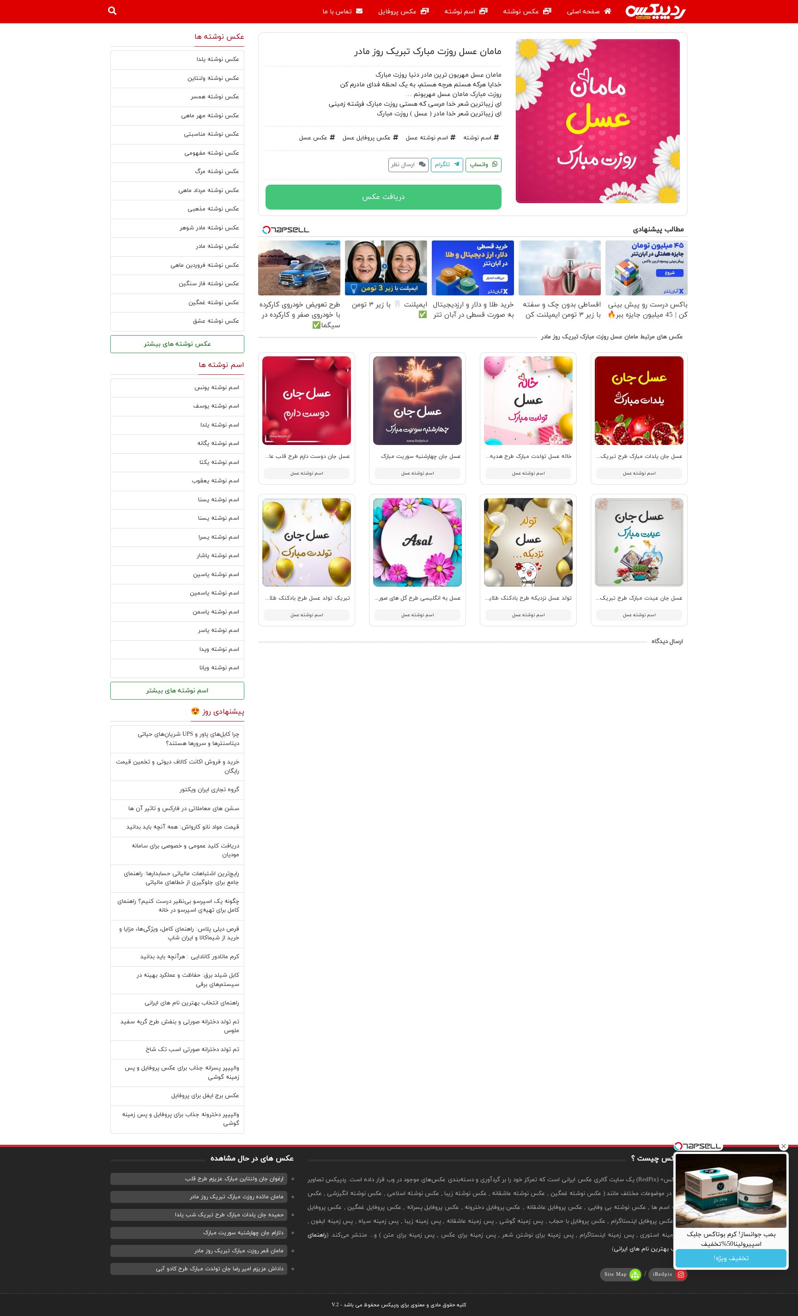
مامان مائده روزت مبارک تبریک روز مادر (237, 1197)
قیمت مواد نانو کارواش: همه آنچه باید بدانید (183, 827)
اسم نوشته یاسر (218, 630)
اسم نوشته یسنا (218, 500)
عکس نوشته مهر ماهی (210, 116)
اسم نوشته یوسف (216, 406)
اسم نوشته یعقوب (215, 481)
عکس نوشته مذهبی (213, 209)
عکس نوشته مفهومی (211, 153)
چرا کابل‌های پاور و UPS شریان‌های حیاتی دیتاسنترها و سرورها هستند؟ (188, 739)
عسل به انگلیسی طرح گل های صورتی (416, 598)
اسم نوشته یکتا (219, 462)
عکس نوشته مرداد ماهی (208, 190)
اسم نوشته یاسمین (214, 593)
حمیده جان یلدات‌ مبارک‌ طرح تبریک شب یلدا (229, 1215)
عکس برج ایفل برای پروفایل (205, 1096)
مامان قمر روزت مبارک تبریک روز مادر (239, 1251)
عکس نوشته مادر (217, 246)
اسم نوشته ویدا (219, 649)
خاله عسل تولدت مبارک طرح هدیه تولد (525, 456)
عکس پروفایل (398, 11)
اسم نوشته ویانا (219, 668)
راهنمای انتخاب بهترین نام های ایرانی (192, 1003)
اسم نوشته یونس (216, 388)
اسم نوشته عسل (427, 138)
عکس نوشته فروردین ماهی (204, 265)
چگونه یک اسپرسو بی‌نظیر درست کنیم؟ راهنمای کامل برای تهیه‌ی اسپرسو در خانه (178, 906)
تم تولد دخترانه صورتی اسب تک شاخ (192, 1050)
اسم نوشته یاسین (216, 575)
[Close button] (783, 1146)
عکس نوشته (522, 11)
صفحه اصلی (584, 11)
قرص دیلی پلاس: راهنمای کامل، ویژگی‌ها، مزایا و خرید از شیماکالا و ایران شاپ (179, 934)
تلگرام (443, 165)
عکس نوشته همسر (215, 97)
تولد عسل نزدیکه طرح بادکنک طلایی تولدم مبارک (513, 598)
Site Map (616, 1274)
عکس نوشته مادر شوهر (209, 228)
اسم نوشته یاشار (218, 556)
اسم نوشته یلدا (219, 425)
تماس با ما (338, 11)
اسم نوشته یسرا (219, 537)
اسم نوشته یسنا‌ (218, 518)
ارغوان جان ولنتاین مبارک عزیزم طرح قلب (234, 1179)
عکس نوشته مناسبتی (211, 134)
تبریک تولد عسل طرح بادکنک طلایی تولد (300, 598)
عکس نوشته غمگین (213, 303)
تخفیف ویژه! (731, 1258)
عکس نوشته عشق (216, 321)
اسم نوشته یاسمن (216, 612)
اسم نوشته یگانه (218, 443)
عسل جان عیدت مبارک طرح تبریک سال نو (632, 598)
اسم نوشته (461, 11)
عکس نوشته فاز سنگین (209, 284)
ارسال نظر (404, 165)
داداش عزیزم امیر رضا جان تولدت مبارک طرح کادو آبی (220, 1269)
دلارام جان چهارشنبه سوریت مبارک (243, 1233)
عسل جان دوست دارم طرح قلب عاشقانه (303, 456)
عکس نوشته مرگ (217, 172)
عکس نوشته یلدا (218, 59)
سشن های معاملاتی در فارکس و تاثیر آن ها (183, 809)
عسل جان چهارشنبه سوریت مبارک (421, 456)
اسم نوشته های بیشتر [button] (177, 690)
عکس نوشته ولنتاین (213, 78)
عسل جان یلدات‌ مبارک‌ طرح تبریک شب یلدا (630, 456)
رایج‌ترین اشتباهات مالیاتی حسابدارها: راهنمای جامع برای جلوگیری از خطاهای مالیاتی (181, 878)
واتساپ (480, 165)
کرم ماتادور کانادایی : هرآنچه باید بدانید (189, 957)
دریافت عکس (383, 197)
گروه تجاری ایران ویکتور (209, 790)
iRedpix (663, 1274)
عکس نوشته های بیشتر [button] (177, 344)
